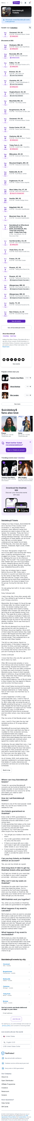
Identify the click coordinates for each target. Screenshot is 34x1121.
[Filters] (30, 27)
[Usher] (26, 426)
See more (17, 404)
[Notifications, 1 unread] (29, 2)
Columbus (13, 28)
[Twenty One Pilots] (9, 470)
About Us (4, 1077)
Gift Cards (4, 1107)
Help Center (5, 1103)
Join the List (16, 1019)
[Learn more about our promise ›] (8, 1053)
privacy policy (6, 1025)
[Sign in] (25, 2)
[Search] (21, 2)
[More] (29, 8)
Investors (4, 1088)
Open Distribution (7, 1080)
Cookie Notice (22, 1117)
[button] (6, 3)
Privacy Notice (12, 1117)
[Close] (30, 442)
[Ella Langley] (26, 470)
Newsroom (5, 1091)
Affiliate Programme (8, 1084)
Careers (4, 1095)
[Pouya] (9, 426)
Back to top (6, 770)
